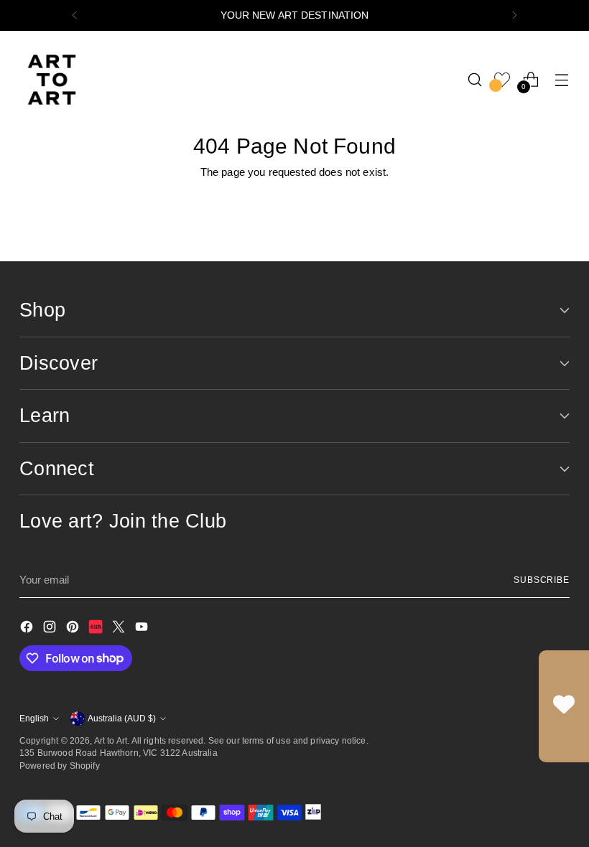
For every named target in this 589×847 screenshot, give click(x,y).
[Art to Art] (51, 79)
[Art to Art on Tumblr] (97, 629)
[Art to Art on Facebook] (28, 629)
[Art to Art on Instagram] (51, 629)
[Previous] (75, 15)
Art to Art (111, 740)
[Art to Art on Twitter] (120, 629)
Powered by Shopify (59, 765)
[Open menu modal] (562, 79)
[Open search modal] (475, 79)
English (34, 718)
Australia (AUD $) (122, 718)
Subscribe (542, 579)
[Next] (514, 15)
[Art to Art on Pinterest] (74, 629)
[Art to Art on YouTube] (143, 629)
